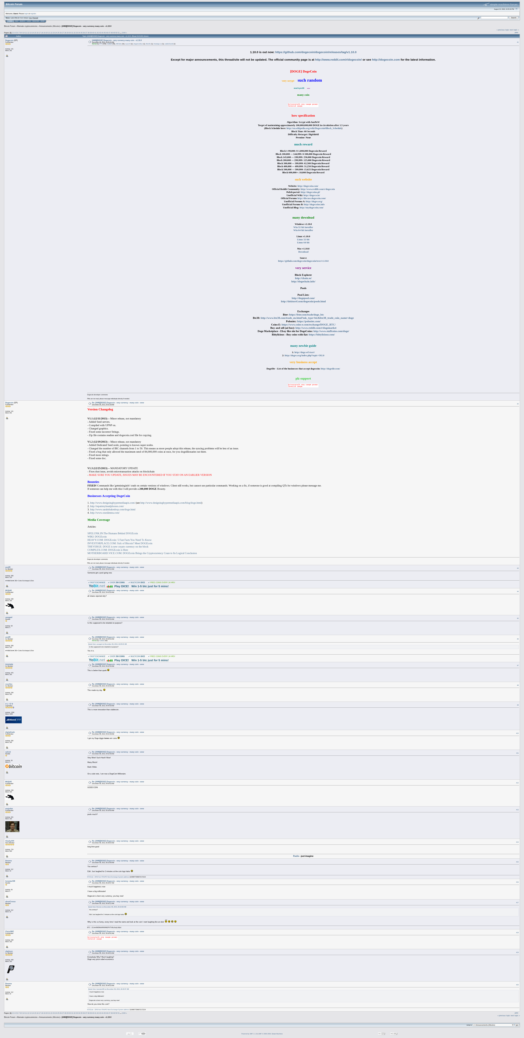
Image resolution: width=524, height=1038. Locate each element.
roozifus (8, 684)
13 (31, 33)
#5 (518, 618)
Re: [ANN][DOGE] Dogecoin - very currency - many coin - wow (118, 403)
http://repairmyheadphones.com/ (107, 506)
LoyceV (127, 44)
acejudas (9, 809)
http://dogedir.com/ (330, 368)
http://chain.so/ (303, 278)
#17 (517, 902)
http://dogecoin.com (386, 59)
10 (24, 33)
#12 (517, 783)
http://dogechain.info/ (303, 281)
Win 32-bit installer (303, 227)
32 (75, 33)
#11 (517, 753)
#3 (518, 568)
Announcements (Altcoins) (49, 26)
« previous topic (503, 30)
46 (107, 33)
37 (86, 33)
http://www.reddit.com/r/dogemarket (315, 327)
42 (98, 33)
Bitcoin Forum (9, 26)
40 (93, 33)
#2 (518, 404)
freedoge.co (158, 44)
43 (100, 33)
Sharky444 (9, 841)
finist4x (148, 44)
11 (26, 33)
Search (22, 21)
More (42, 21)
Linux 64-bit (303, 242)
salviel (8, 752)
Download (303, 252)
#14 (517, 842)
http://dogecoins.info (314, 204)
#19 (517, 952)
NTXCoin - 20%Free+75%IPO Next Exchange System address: (108, 877)
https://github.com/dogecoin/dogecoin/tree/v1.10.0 (303, 261)
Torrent (35, 18)
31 (72, 33)
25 (58, 33)
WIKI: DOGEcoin (97, 536)
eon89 (7, 567)
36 (84, 33)
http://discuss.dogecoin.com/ (311, 198)
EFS (100, 44)
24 (56, 33)
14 (33, 33)
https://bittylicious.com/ (322, 334)
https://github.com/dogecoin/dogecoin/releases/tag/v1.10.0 (316, 52)
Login (29, 21)
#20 (517, 985)
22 (51, 33)
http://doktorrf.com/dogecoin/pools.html (303, 301)
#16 (517, 882)
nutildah (109, 44)
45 (105, 33)
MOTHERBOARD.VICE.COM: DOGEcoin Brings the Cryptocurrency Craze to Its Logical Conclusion (142, 553)
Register (35, 21)
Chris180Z (9, 931)
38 (89, 33)
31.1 (30, 18)
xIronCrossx (10, 902)
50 (116, 33)
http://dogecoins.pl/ (310, 192)
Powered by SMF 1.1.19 (249, 1034)
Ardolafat (9, 664)
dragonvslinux (138, 44)
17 (40, 33)
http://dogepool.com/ (303, 298)
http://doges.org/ (314, 201)
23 (54, 33)
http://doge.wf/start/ (304, 352)
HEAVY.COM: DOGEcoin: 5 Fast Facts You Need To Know (119, 539)
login (26, 13)
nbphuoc (9, 951)
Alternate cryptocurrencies (27, 26)
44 (102, 33)
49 (114, 33)
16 (37, 33)
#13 (517, 810)
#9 (518, 705)
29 (68, 33)
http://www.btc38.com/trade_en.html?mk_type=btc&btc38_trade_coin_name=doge (307, 317)
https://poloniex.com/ (309, 321)
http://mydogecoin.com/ (312, 207)
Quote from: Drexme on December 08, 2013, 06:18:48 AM (107, 907)
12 (28, 33)
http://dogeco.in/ (311, 195)
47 (109, 33)
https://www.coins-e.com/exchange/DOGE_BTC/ (309, 324)
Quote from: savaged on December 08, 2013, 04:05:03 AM (107, 644)
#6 (518, 639)
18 (42, 33)
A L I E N (9, 704)
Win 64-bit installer (303, 230)
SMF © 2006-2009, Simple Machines (271, 1034)
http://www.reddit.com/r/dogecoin (318, 189)
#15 (517, 862)
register (33, 13)
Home (10, 21)
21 (49, 33)
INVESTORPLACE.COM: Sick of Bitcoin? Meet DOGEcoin (119, 543)
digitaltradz (10, 732)
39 (91, 33)
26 (61, 33)
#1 (518, 42)
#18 (517, 932)
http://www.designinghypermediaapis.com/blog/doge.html (170, 502)
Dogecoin (9, 40)
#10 (517, 733)
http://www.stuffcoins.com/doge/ (331, 331)
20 (47, 33)
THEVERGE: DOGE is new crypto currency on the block (117, 546)
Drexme (8, 861)
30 (70, 33)
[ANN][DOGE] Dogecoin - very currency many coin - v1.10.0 (86, 26)
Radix (296, 856)
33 (77, 33)
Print (516, 32)
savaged (8, 617)
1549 (124, 33)
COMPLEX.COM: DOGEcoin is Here (107, 549)
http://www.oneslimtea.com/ (105, 512)
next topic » (514, 30)
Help (16, 21)
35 (82, 33)
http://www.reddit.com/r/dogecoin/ (338, 59)
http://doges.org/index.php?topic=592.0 (304, 355)
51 (119, 33)
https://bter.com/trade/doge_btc (306, 314)
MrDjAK (8, 590)
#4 (518, 591)
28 (65, 33)
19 (44, 33)
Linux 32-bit (303, 239)
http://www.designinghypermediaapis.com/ (112, 502)
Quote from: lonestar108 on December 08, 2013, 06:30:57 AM (108, 989)
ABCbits (118, 44)
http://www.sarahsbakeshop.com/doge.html (112, 509)
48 (112, 33)
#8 (518, 685)
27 (63, 33)
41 (95, 33)
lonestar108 (10, 881)
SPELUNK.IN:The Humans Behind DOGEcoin (112, 533)
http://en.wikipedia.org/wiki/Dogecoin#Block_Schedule (314, 128)
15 (35, 33)
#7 (518, 665)
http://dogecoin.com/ (308, 186)
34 (79, 33)
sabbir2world (169, 44)
